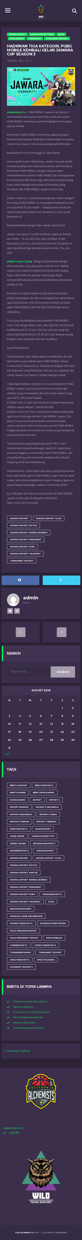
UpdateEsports (19, 960)
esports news (48, 814)
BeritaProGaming (43, 792)
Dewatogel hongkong (18, 1051)
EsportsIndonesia (21, 814)
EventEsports (19, 829)
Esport (37, 800)
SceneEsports (18, 945)
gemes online (18, 843)
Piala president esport (24, 938)
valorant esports (21, 967)
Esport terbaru (46, 821)
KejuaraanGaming (20, 909)
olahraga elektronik (53, 923)
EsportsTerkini (19, 821)
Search (63, 672)
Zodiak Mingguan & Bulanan (28, 1028)
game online (17, 836)
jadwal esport (19, 518)
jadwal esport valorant (25, 553)
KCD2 (51, 901)
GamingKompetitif (43, 836)
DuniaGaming (17, 800)
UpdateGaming (46, 960)
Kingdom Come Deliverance (26, 916)
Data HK (14, 1133)
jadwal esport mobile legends (29, 532)
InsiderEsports (19, 850)
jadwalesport (45, 850)
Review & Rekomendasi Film (28, 1017)
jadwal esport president (25, 539)
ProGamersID (54, 938)
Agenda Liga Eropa (23, 1007)
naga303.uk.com (13, 1128)
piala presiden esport (23, 930)
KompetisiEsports (21, 923)
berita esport (19, 785)
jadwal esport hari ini (23, 872)
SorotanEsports (45, 945)
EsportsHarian (19, 807)
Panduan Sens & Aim (24, 1022)
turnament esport (21, 561)
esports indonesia (47, 807)
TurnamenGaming (20, 952)
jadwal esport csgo (48, 518)
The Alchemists (24, 1232)
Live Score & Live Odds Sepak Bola (31, 1012)
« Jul (6, 754)
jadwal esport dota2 (23, 525)
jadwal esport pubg (22, 546)
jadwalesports (52, 894)
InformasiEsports (44, 843)
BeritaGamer (18, 792)
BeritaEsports (44, 785)
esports (54, 800)
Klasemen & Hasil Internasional (30, 1001)
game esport (43, 829)
